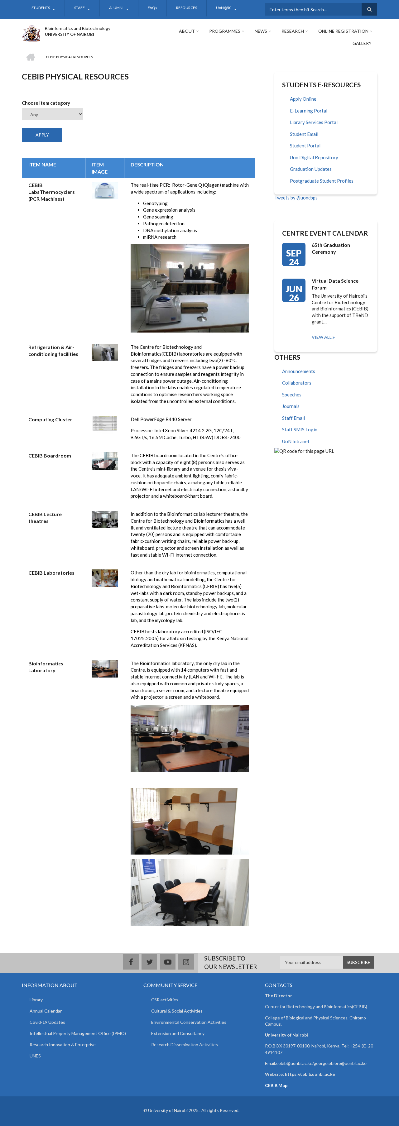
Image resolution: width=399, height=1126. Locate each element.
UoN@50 (223, 7)
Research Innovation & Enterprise (63, 1044)
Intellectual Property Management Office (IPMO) (78, 1033)
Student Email (304, 134)
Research (292, 31)
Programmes (224, 31)
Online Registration (343, 31)
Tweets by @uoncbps (296, 197)
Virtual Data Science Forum (335, 284)
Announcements (298, 371)
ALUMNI (116, 7)
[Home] (31, 32)
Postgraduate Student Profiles (321, 181)
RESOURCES (186, 7)
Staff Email (293, 418)
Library (36, 999)
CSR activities (164, 999)
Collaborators (296, 383)
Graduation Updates (311, 169)
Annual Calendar (46, 1010)
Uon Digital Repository (314, 157)
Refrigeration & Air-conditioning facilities (53, 350)
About (187, 31)
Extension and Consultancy (177, 1033)
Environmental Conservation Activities (188, 1022)
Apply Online (303, 99)
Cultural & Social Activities (177, 1010)
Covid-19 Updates (47, 1022)
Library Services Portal (314, 122)
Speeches (291, 394)
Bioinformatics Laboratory (45, 666)
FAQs (152, 7)
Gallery (362, 43)
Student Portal (305, 145)
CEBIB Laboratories (51, 573)
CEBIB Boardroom (49, 455)
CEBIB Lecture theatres (45, 517)
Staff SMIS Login (299, 429)
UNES (35, 1055)
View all (322, 337)
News (261, 31)
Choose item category (46, 103)
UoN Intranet (296, 441)
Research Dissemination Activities (184, 1044)
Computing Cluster (50, 419)
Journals (291, 406)
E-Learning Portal (308, 110)
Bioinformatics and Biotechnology (77, 28)
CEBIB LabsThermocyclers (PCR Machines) (51, 192)
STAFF (79, 7)
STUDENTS (40, 7)
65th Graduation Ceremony (331, 248)
